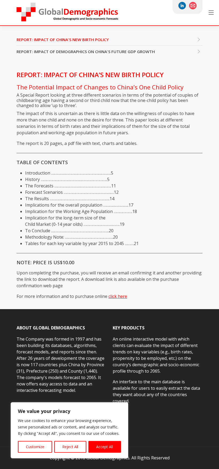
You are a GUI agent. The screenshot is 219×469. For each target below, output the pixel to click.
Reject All (70, 446)
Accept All (104, 446)
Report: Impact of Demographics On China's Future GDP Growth (86, 51)
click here (117, 296)
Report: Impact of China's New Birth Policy (63, 39)
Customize (35, 446)
